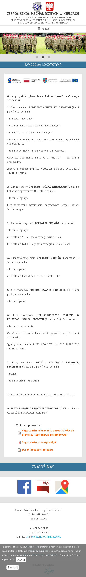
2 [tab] (43, 58)
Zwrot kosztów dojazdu (37, 450)
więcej (21, 559)
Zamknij (13, 567)
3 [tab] (49, 58)
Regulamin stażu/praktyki (40, 442)
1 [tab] (37, 58)
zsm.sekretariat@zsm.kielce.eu (43, 537)
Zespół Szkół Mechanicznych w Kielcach (43, 13)
